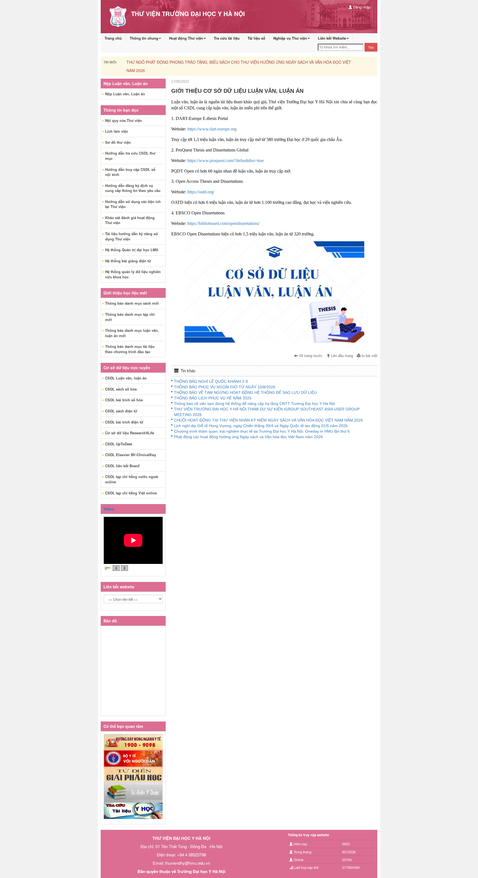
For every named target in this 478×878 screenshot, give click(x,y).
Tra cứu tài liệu (227, 38)
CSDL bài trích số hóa (124, 399)
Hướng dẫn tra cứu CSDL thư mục (130, 155)
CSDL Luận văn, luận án (126, 378)
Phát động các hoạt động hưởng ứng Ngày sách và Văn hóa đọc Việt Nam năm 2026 (248, 437)
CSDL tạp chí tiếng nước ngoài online (131, 479)
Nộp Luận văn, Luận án (125, 93)
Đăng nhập (361, 7)
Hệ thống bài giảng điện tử (128, 260)
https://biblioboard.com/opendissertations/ (223, 223)
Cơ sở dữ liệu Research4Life (129, 432)
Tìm (371, 47)
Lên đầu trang (341, 356)
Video (108, 509)
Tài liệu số (256, 38)
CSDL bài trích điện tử (124, 422)
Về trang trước (310, 356)
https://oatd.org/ (200, 191)
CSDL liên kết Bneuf (122, 465)
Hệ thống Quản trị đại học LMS (131, 249)
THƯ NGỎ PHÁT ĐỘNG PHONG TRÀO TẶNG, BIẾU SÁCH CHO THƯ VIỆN (193, 62)
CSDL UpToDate (118, 443)
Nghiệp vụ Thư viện (290, 38)
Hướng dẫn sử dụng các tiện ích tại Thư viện (133, 204)
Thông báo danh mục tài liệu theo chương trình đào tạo (130, 349)
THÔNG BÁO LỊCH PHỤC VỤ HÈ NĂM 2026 (212, 398)
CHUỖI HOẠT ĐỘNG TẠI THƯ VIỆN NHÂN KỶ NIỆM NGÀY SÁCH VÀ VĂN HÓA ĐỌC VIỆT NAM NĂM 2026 (268, 420)
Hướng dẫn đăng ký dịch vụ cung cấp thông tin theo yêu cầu (132, 188)
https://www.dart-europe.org (212, 129)
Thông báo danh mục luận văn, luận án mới (132, 333)
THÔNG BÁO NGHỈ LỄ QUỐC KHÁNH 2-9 (211, 381)
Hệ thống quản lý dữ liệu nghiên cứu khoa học (133, 274)
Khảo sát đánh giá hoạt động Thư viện (130, 220)
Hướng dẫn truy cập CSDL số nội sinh (130, 172)
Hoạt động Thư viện (186, 38)
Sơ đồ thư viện (118, 142)
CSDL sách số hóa (121, 389)
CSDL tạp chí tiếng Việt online (131, 493)
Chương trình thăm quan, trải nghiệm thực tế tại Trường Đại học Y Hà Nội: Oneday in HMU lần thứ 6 (262, 431)
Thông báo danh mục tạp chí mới (130, 317)
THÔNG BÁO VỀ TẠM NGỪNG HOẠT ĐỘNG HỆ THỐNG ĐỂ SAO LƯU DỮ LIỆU (245, 392)
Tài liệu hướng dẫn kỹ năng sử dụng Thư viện (131, 236)
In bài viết (368, 356)
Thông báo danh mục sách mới (132, 303)
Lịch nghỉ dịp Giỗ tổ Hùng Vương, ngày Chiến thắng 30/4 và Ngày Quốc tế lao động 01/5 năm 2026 (261, 425)
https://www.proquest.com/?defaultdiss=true (225, 160)
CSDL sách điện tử (121, 411)
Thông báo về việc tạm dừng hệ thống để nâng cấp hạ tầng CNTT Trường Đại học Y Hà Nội (254, 403)
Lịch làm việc (116, 131)
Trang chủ (113, 38)
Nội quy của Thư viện (123, 120)
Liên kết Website (332, 38)
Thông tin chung (144, 38)
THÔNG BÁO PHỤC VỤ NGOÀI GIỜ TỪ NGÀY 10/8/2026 (224, 387)
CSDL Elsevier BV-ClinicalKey (130, 454)
